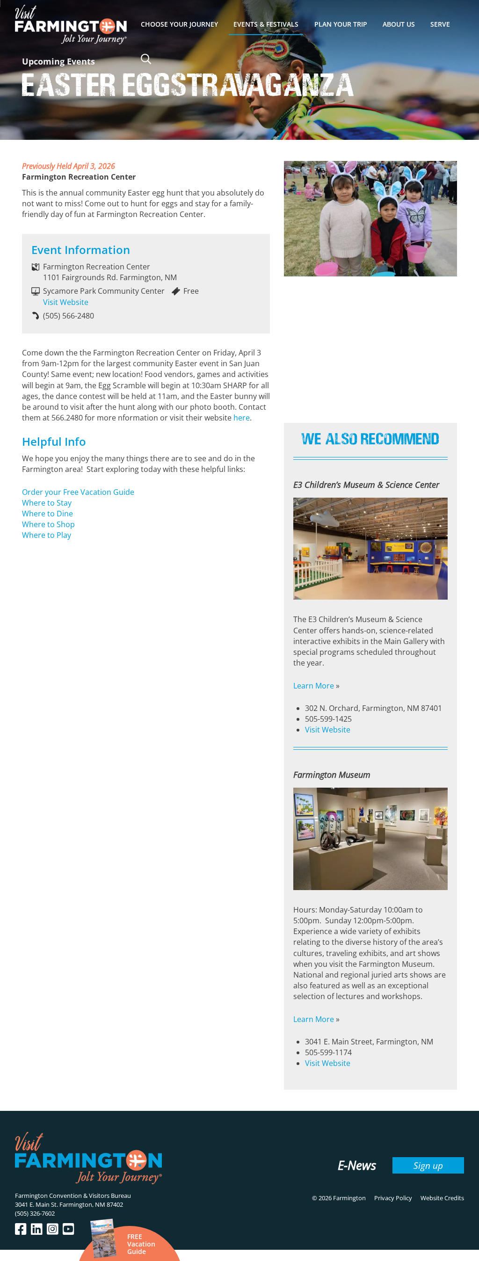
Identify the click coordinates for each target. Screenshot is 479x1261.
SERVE (440, 24)
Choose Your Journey (179, 24)
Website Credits (442, 1198)
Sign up (428, 1165)
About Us (399, 24)
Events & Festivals (265, 24)
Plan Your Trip (340, 24)
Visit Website (65, 302)
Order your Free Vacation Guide (78, 492)
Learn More (313, 686)
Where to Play (46, 535)
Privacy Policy (393, 1198)
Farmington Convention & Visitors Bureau (73, 1195)
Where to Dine (47, 513)
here (241, 418)
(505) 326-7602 (35, 1213)
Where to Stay (47, 503)
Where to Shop (48, 524)
